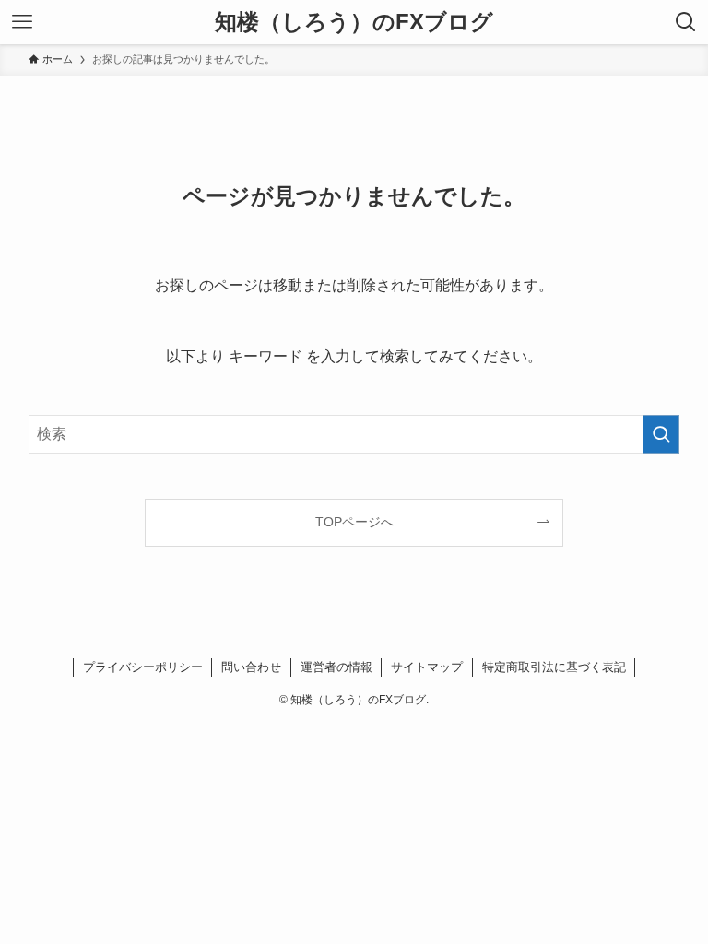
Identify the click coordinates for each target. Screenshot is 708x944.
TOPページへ (354, 521)
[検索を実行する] (661, 434)
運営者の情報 (336, 667)
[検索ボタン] (686, 22)
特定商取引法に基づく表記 (554, 667)
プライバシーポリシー (143, 667)
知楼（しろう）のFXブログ (354, 22)
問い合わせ (251, 667)
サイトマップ (427, 667)
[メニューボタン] (22, 22)
